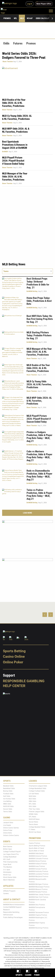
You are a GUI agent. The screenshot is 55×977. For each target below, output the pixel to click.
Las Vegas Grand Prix (11, 854)
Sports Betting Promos (37, 846)
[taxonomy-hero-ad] (27, 81)
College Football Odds (37, 791)
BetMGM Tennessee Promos (39, 912)
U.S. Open (6, 869)
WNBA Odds (33, 814)
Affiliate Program (9, 891)
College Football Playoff (12, 852)
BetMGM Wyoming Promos (38, 928)
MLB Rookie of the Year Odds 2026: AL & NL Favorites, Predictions (13, 102)
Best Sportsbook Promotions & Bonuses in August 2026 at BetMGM (14, 144)
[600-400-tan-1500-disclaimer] (27, 575)
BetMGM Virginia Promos (38, 915)
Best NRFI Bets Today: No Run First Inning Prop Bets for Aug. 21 (40, 318)
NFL (15, 18)
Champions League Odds (38, 786)
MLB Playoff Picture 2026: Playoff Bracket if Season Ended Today (13, 160)
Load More (27, 513)
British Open (7, 849)
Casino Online (14, 657)
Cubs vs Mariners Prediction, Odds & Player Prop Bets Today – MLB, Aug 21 (39, 456)
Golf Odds (6, 796)
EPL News (32, 817)
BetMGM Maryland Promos (38, 876)
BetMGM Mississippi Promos (39, 887)
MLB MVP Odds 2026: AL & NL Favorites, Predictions (15, 130)
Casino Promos (34, 843)
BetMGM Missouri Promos (38, 889)
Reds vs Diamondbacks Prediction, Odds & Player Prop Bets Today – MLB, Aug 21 (39, 475)
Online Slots (7, 833)
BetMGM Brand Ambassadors (13, 904)
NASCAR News (34, 819)
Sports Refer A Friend (36, 848)
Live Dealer (7, 825)
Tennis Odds (7, 811)
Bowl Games (7, 846)
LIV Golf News (34, 793)
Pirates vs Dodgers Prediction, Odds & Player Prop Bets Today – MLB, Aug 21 (39, 437)
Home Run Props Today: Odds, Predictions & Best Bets (39, 300)
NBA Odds (32, 801)
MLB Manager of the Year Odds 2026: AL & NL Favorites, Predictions (14, 176)
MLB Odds (32, 796)
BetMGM (5, 152)
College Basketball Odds (37, 788)
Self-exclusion (8, 915)
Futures (17, 43)
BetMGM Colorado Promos (38, 859)
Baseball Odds (8, 786)
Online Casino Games (11, 828)
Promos (7, 18)
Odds (6, 43)
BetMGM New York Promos (38, 897)
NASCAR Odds (8, 806)
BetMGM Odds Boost (36, 853)
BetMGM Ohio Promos (37, 905)
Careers (6, 893)
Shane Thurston (8, 61)
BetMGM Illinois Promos (37, 861)
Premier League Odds (36, 811)
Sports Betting (14, 651)
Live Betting (7, 801)
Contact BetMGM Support (12, 907)
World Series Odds (9, 877)
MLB (22, 18)
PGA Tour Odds (34, 809)
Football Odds (8, 793)
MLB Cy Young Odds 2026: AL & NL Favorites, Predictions (17, 117)
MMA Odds (7, 804)
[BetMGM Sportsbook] (10, 4)
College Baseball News (37, 827)
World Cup (7, 875)
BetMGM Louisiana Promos (38, 874)
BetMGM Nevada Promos (38, 892)
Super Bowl (7, 864)
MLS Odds (32, 799)
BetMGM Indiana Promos (38, 864)
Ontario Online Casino (11, 835)
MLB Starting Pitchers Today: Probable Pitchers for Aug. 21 (39, 335)
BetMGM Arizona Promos (38, 856)
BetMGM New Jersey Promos (39, 894)
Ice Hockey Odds (9, 799)
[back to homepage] (6, 10)
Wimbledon (7, 872)
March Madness (9, 880)
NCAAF (30, 18)
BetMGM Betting (32, 291)
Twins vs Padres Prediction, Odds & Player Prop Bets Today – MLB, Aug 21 (39, 494)
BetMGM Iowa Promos (37, 866)
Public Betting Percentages (13, 917)
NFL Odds (32, 804)
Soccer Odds (7, 809)
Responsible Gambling (23, 681)
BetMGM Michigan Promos (38, 884)
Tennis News (33, 824)
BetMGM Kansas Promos (38, 869)
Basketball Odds (9, 788)
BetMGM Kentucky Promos (38, 871)
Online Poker (13, 662)
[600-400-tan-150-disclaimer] (27, 537)
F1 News (32, 829)
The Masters (7, 867)
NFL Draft (6, 859)
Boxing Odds (7, 791)
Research (6, 910)
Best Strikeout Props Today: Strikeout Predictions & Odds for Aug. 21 (38, 283)
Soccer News (33, 822)
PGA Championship (10, 862)
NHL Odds (32, 806)
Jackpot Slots (8, 823)
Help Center (14, 685)
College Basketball (9, 857)
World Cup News (35, 832)
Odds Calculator (44, 18)
